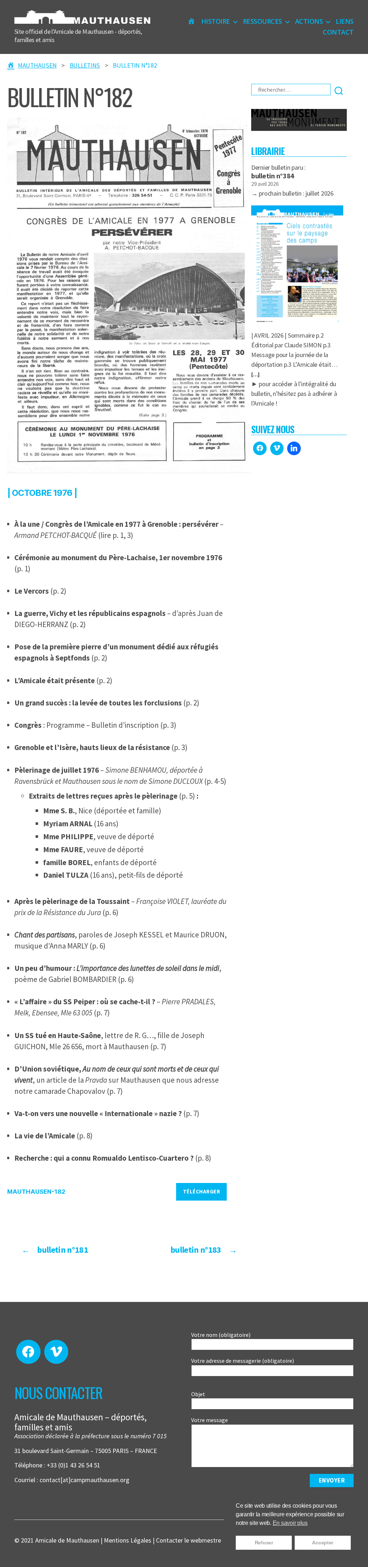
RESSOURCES (262, 22)
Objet (198, 1394)
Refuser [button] (264, 1542)
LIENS (345, 22)
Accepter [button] (322, 1542)
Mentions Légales (127, 1540)
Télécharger (201, 1191)
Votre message (209, 1420)
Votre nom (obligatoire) (220, 1334)
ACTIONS (309, 22)
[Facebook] (259, 448)
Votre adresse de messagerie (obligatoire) (242, 1360)
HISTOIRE (215, 22)
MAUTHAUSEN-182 (36, 1191)
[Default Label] (277, 448)
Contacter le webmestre (188, 1540)
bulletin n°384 (272, 175)
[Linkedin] (294, 448)
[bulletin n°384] (297, 264)
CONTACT (338, 32)
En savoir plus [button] (290, 1523)
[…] (255, 374)
